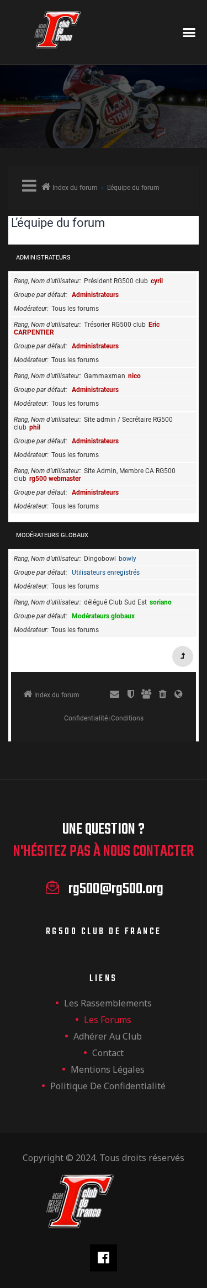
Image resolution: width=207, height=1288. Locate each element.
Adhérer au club (107, 1036)
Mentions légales (108, 1069)
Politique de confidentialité (108, 1086)
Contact (108, 1053)
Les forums (107, 1020)
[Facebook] (103, 1257)
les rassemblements (108, 1003)
